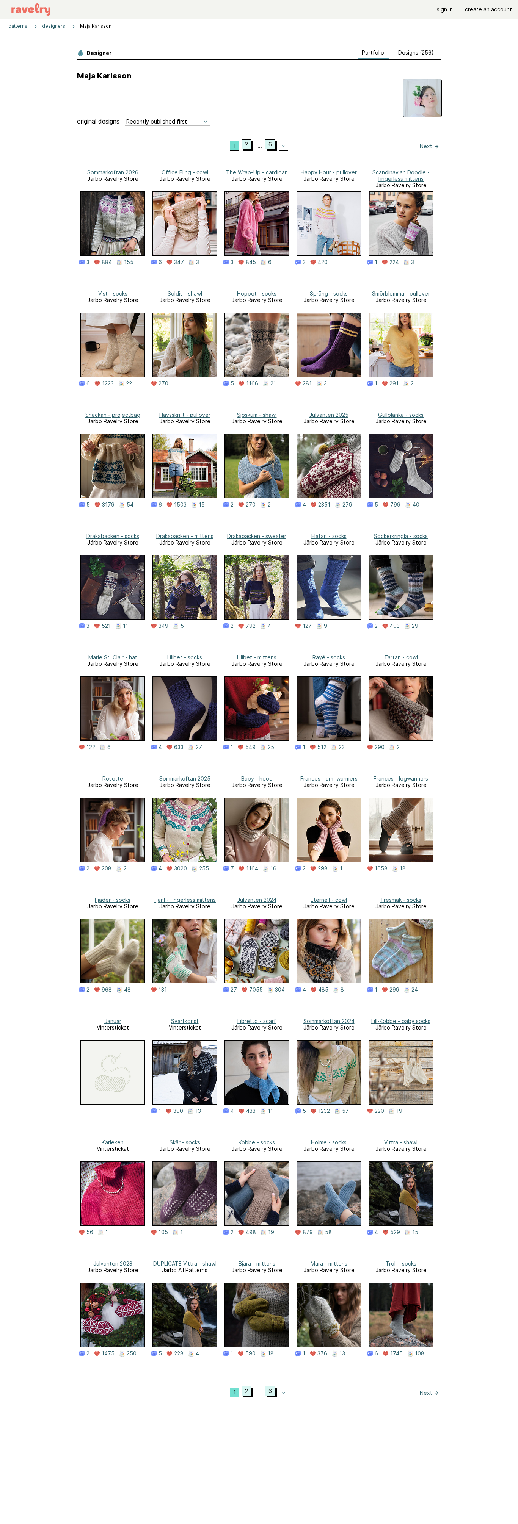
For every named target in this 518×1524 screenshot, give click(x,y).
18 (403, 868)
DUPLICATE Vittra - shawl (185, 1263)
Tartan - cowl (401, 657)
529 (395, 1232)
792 (251, 626)
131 (163, 990)
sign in (445, 9)
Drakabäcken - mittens (184, 536)
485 (323, 990)
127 (307, 626)
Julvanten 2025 (328, 415)
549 (250, 747)
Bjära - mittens (257, 1263)
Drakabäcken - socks (112, 536)
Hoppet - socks (256, 293)
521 (106, 626)
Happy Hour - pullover (329, 172)
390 (178, 1111)
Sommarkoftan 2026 (112, 172)
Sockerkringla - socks (401, 536)
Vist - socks (112, 293)
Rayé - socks (328, 657)
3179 (108, 505)
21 (273, 383)
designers (53, 26)
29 (415, 626)
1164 (252, 868)
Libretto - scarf (256, 1021)
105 (163, 1232)
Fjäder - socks (112, 900)
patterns (17, 26)
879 (308, 1232)
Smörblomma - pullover (401, 293)
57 (345, 1111)
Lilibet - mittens (256, 657)
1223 (108, 383)
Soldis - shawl (185, 293)
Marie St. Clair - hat (112, 657)
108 (419, 1353)
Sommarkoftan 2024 (329, 1021)
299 (394, 990)
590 (250, 1353)
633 (179, 747)
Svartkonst (185, 1021)
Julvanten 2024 (256, 900)
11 (125, 626)
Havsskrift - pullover (184, 415)
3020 (180, 868)
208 (106, 868)
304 (280, 990)
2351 (324, 505)
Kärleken (113, 1142)
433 (251, 1111)
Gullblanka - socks (401, 415)
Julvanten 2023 (112, 1263)
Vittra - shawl (401, 1142)
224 (394, 262)
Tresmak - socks (400, 900)
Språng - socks (329, 293)
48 (127, 990)
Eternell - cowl (329, 900)
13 (198, 1111)
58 (328, 1232)
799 (395, 505)
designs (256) (416, 52)
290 (380, 747)
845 (251, 262)
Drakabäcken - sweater (256, 536)
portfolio (373, 52)
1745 (396, 1353)
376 (322, 1353)
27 (199, 747)
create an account (488, 9)
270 (163, 383)
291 (394, 383)
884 (107, 262)
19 (399, 1111)
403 (395, 626)
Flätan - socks (329, 536)
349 (163, 626)
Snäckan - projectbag (112, 415)
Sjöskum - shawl (257, 415)
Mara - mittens (329, 1263)
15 (202, 505)
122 (90, 747)
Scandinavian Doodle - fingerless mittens (401, 175)
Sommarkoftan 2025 (184, 778)
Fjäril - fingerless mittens (185, 900)
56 (89, 1232)
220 (379, 1111)
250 (132, 1353)
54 (130, 505)
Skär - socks (185, 1142)
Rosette (112, 778)
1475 (108, 1353)
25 (271, 747)
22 (129, 383)
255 (204, 868)
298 (323, 868)
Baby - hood (257, 778)
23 (342, 747)
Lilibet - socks (184, 657)
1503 (180, 505)
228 (179, 1353)
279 (347, 505)
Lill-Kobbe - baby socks (400, 1021)
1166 (252, 383)
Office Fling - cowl (185, 172)
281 (307, 383)
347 (179, 262)
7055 (256, 990)
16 (273, 868)
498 (251, 1232)
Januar (112, 1021)
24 (414, 990)
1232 (324, 1111)
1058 (381, 868)
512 (321, 747)
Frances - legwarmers (401, 778)
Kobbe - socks (257, 1142)
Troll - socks (401, 1263)
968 (107, 990)
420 (323, 262)
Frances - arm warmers (329, 778)
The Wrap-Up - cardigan (257, 172)
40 (416, 505)
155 (128, 262)
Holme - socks (329, 1142)
